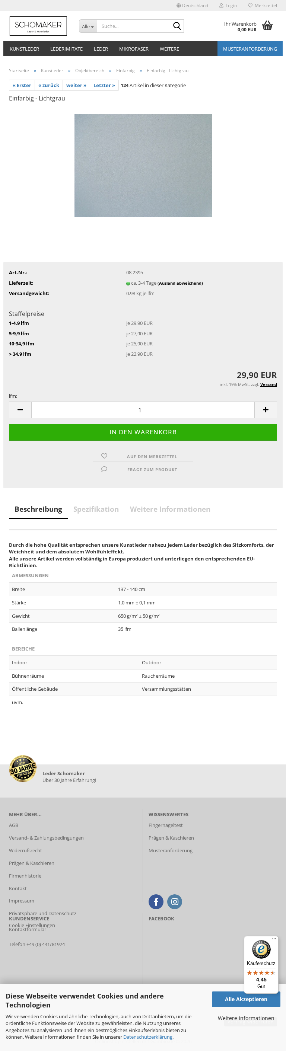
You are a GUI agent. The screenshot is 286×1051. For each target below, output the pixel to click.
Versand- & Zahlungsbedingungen (46, 837)
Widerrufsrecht (25, 850)
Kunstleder (24, 48)
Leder (101, 48)
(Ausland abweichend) (180, 283)
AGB (13, 825)
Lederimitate (66, 48)
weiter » (76, 85)
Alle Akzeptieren (246, 999)
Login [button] (230, 5)
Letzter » (104, 85)
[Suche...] (177, 26)
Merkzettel (264, 5)
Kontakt (18, 888)
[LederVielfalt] (38, 26)
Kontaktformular (27, 929)
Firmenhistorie (25, 875)
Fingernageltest (166, 825)
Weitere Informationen (246, 1018)
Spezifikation (96, 509)
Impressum (21, 900)
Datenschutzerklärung (147, 1037)
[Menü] (274, 940)
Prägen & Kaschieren (31, 863)
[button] (192, 5)
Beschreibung (38, 509)
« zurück (48, 85)
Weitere (169, 48)
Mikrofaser (134, 48)
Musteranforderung (250, 48)
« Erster (22, 85)
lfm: (13, 396)
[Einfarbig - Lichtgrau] (143, 164)
